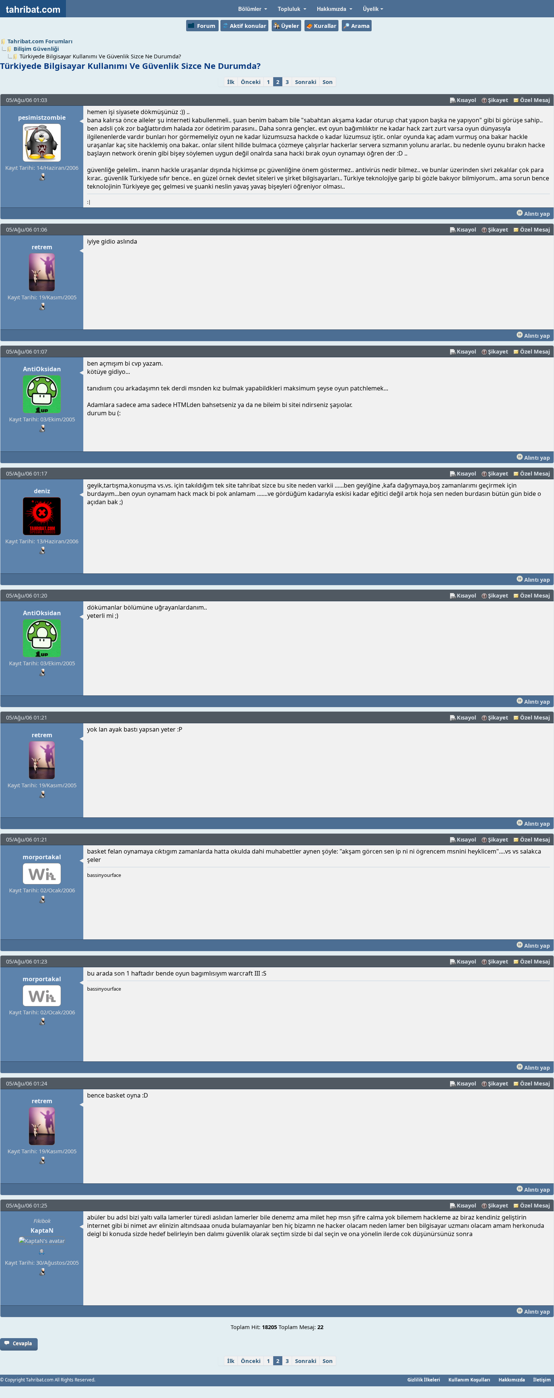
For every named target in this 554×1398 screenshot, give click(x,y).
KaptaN (42, 1230)
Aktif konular (248, 25)
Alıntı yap (536, 213)
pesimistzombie (42, 117)
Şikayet (498, 100)
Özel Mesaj (535, 100)
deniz (42, 491)
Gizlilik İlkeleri (423, 1380)
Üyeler (290, 25)
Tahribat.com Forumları (40, 41)
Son (328, 81)
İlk (230, 81)
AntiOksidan (42, 369)
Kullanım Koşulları (469, 1380)
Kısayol (466, 100)
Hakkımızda (512, 1380)
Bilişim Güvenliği (36, 48)
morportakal (42, 857)
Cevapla (22, 1343)
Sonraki (305, 81)
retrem (42, 247)
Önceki (250, 81)
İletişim (542, 1380)
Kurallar (325, 25)
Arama (360, 25)
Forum (206, 25)
